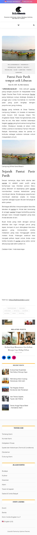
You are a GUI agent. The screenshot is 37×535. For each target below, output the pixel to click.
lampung (16, 310)
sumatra (6, 313)
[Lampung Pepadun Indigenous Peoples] (30, 322)
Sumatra (19, 72)
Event (4, 508)
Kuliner (4, 475)
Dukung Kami (7, 457)
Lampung (22, 69)
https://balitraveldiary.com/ (19, 300)
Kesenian (5, 480)
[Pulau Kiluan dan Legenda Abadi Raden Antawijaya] (6, 322)
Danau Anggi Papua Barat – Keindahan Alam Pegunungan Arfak (19, 407)
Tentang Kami (7, 434)
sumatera (25, 310)
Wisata (26, 67)
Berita (19, 67)
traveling (21, 313)
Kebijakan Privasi (8, 443)
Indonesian (12, 67)
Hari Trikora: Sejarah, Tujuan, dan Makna (17, 398)
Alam (15, 69)
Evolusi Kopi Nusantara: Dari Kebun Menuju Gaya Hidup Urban (18, 371)
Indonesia (24, 64)
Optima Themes (24, 531)
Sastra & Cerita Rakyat (10, 494)
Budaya (5, 471)
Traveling (8, 69)
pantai (32, 89)
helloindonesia (14, 64)
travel (14, 313)
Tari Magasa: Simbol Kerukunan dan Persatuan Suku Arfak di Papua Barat (19, 389)
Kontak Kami (7, 439)
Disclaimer (6, 452)
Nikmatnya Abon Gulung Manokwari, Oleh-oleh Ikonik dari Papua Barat (18, 380)
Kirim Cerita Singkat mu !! (11, 517)
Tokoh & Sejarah (8, 489)
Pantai (29, 69)
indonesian (7, 310)
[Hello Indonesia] (18, 11)
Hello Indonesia (24, 85)
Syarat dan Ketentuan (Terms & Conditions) (18, 448)
